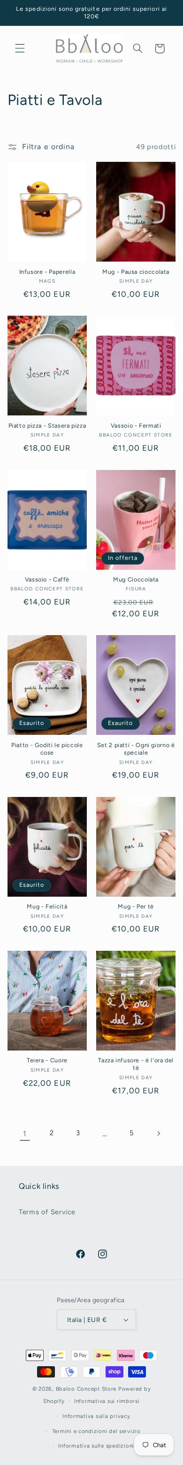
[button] (19, 48)
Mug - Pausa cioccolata (135, 271)
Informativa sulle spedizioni (96, 1445)
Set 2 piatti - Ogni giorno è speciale (136, 748)
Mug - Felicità (47, 906)
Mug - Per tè (136, 906)
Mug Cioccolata (136, 579)
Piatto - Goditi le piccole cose (47, 748)
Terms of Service (47, 1212)
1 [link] (25, 1133)
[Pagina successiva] (158, 1133)
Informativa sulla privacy (96, 1416)
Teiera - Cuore (47, 1060)
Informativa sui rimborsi (107, 1401)
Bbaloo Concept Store (86, 1388)
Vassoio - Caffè (47, 579)
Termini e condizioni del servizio (96, 1431)
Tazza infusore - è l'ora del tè (136, 1064)
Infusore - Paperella (47, 271)
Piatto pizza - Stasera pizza (47, 425)
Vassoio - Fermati (136, 425)
